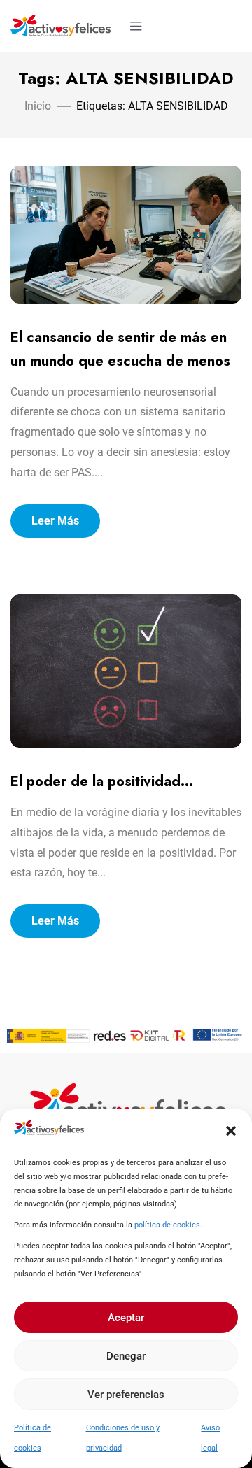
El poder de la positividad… (101, 781)
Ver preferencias (126, 1394)
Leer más (55, 520)
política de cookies (167, 1225)
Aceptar (126, 1317)
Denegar (126, 1356)
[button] (231, 1131)
